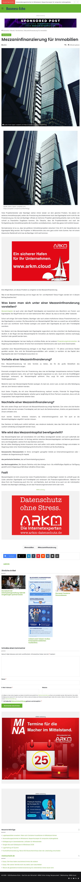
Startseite (6, 30)
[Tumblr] (33, 556)
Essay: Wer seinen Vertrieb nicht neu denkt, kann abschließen (22, 864)
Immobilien (29, 547)
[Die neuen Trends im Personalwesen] (68, 583)
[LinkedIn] (29, 556)
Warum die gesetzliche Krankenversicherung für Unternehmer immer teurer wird (28, 867)
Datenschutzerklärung (43, 695)
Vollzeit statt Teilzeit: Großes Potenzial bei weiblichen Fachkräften (39, 641)
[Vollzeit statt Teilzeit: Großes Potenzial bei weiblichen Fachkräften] (40, 606)
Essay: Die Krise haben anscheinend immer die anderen (20, 861)
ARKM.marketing (40, 15)
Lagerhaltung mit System (11, 847)
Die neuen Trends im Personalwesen (63, 594)
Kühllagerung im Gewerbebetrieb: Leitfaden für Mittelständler (35, 2)
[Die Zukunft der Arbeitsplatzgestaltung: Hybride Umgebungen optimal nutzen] (13, 582)
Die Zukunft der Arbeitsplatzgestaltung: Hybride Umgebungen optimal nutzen (13, 593)
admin (5, 45)
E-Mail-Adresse (6, 687)
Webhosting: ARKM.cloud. (68, 875)
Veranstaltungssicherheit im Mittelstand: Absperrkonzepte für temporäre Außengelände (30, 838)
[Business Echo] (15, 8)
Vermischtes (19, 30)
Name (3, 679)
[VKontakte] (48, 556)
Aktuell (12, 30)
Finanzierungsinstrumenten (67, 341)
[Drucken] (57, 556)
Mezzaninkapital (7, 311)
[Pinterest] (38, 556)
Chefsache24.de (8, 856)
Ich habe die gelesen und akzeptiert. (22, 701)
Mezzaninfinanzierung (47, 547)
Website (44, 687)
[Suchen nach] (79, 9)
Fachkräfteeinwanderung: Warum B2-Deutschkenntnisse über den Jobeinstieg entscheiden (31, 851)
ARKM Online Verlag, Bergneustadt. (48, 875)
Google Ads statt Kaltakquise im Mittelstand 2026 (18, 844)
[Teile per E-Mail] (52, 556)
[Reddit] (43, 556)
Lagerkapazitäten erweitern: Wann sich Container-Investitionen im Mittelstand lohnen (30, 835)
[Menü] (2, 9)
